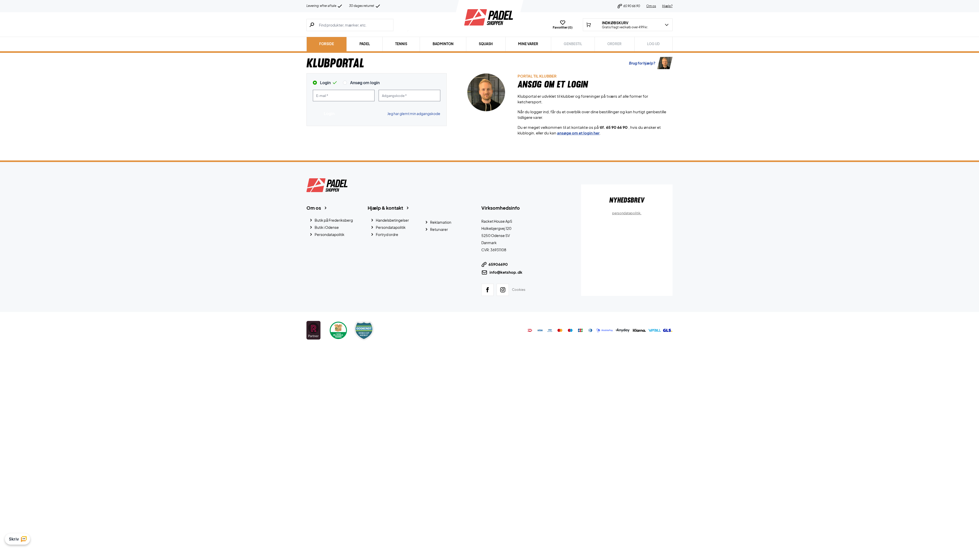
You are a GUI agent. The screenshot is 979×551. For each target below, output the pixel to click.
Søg (400, 25)
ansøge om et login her (578, 132)
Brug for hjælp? (642, 63)
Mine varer (528, 44)
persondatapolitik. (626, 213)
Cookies (518, 289)
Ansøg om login (365, 82)
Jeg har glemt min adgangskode (413, 113)
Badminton (443, 44)
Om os (651, 6)
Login (325, 82)
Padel (364, 44)
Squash (486, 44)
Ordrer (614, 44)
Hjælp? (667, 6)
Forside (326, 44)
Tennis (401, 44)
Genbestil (573, 44)
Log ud (653, 44)
